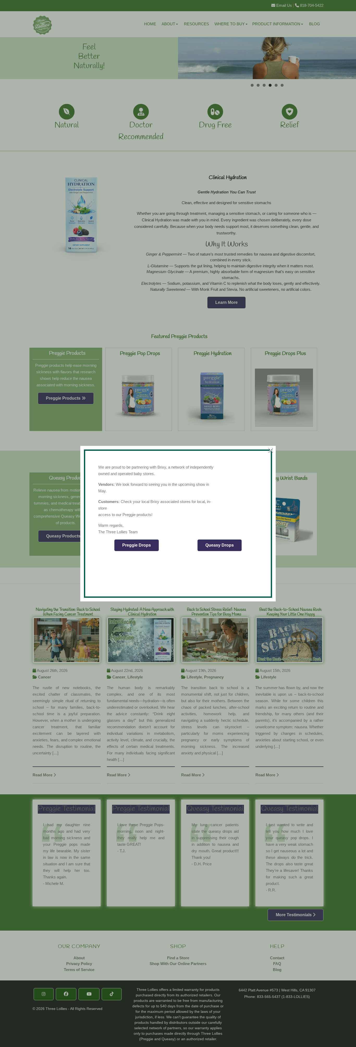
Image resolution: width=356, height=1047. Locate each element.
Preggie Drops (136, 545)
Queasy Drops (219, 545)
